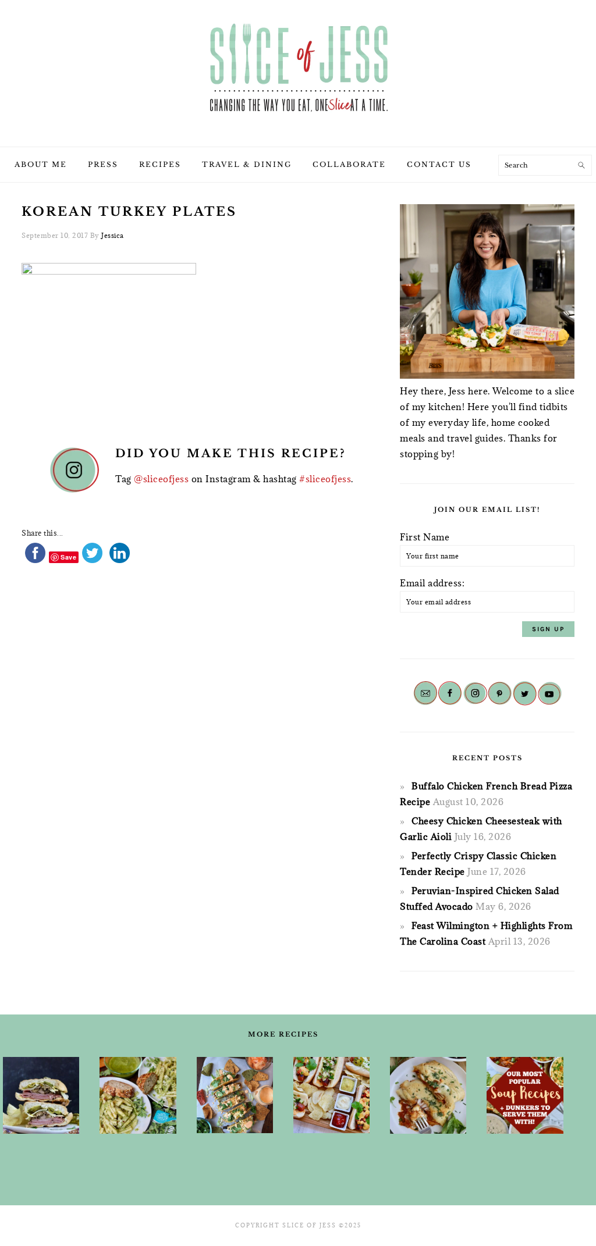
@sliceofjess (161, 479)
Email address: (432, 583)
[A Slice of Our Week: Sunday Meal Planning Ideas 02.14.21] (41, 1095)
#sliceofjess (325, 479)
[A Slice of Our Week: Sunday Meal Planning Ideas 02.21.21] (235, 1095)
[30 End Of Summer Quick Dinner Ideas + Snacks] (331, 1095)
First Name (424, 537)
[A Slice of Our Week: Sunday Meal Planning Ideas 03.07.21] (428, 1095)
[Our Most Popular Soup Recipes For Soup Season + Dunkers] (525, 1095)
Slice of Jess (298, 69)
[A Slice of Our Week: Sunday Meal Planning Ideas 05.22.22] (138, 1095)
